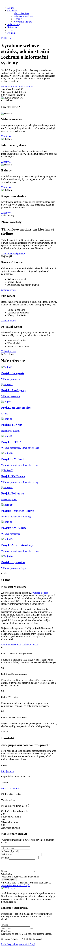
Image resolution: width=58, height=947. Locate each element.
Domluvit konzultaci (11, 644)
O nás (10, 30)
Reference (12, 27)
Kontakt (11, 32)
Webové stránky (21, 13)
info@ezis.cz (7, 771)
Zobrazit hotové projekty (13, 253)
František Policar (39, 592)
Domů (10, 7)
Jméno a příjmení (9, 851)
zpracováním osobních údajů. (15, 885)
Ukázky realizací (30, 644)
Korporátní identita (23, 21)
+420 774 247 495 (10, 788)
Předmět (5, 857)
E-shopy (18, 19)
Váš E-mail (6, 854)
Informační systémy (23, 16)
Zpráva (4, 871)
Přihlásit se (6, 38)
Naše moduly (13, 24)
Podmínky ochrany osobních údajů (18, 944)
